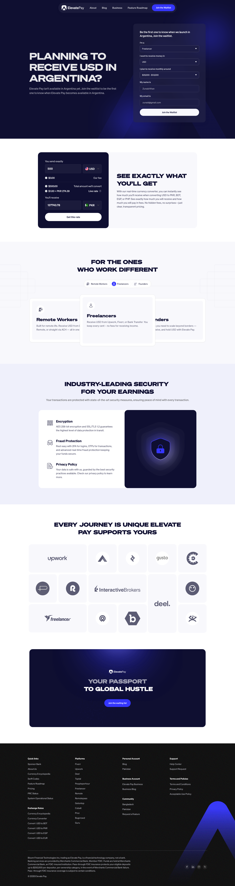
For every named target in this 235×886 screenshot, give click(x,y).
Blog (104, 7)
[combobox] (95, 169)
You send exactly (54, 161)
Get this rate (73, 217)
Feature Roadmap (138, 7)
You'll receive (52, 197)
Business (117, 7)
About (93, 7)
